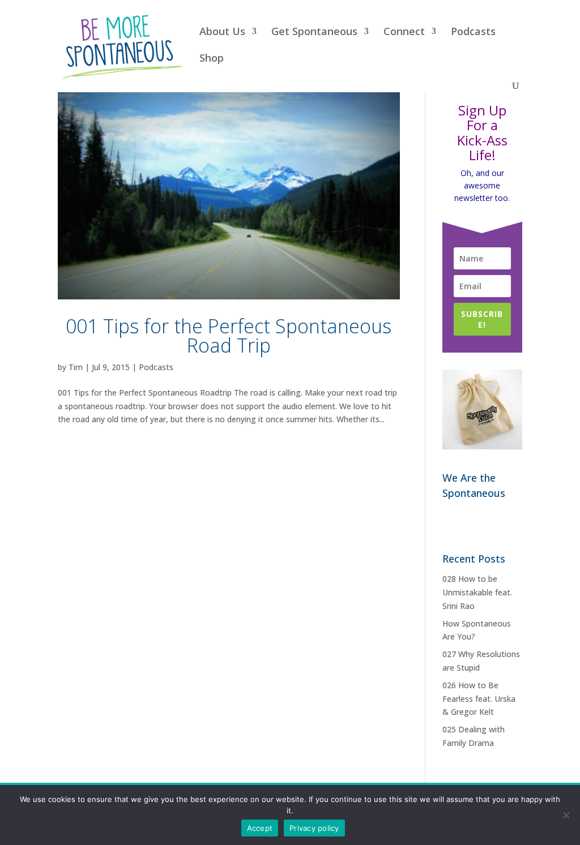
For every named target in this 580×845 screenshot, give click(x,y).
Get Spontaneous (314, 32)
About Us (222, 32)
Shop (211, 59)
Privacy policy (314, 828)
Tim (76, 367)
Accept (260, 828)
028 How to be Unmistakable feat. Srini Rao (477, 592)
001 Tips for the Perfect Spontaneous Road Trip (228, 335)
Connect (404, 32)
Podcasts (473, 32)
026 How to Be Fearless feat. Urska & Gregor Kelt (478, 699)
